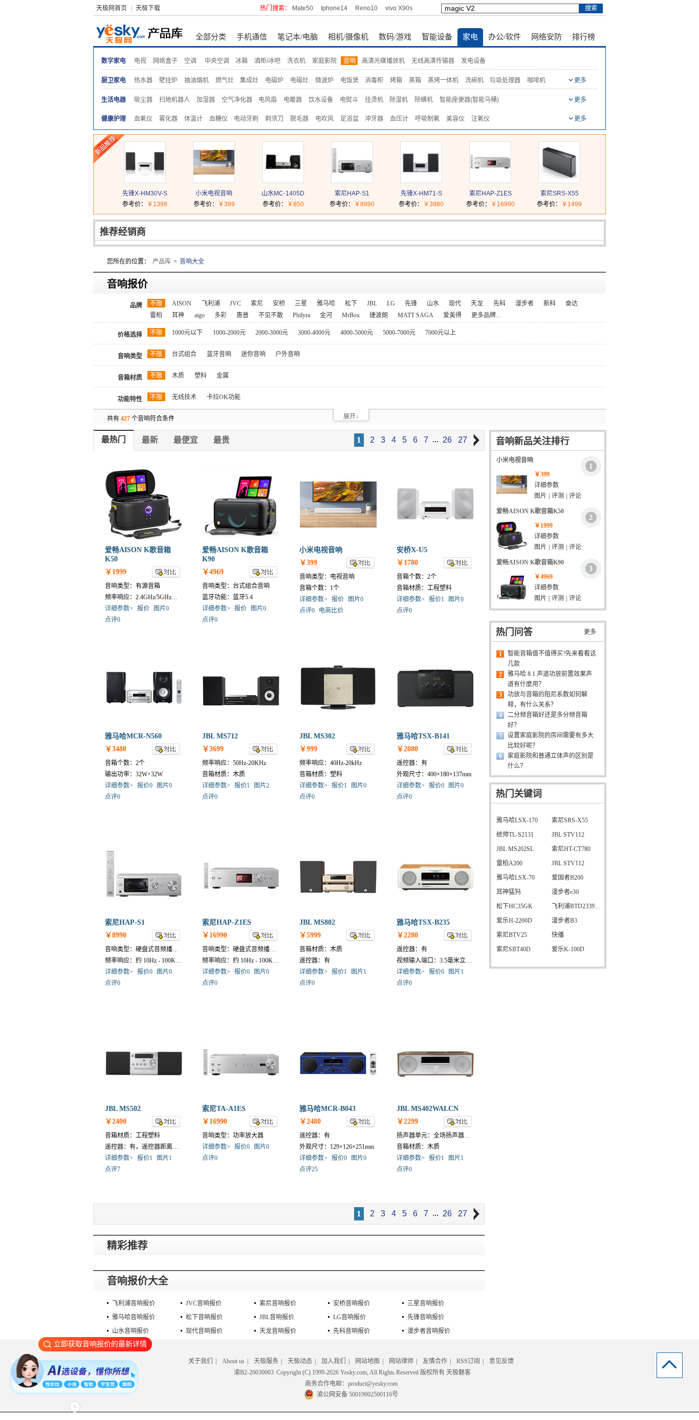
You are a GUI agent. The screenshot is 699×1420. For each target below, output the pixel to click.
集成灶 (249, 80)
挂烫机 (374, 99)
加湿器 (205, 99)
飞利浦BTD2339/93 (577, 906)
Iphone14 (334, 8)
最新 (150, 439)
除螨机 (423, 99)
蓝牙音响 (219, 354)
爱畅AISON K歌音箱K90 (530, 562)
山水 (433, 303)
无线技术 (184, 397)
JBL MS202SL (515, 849)
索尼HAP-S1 (352, 193)
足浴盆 (349, 118)
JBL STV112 (568, 834)
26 (447, 439)
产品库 (161, 261)
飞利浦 (211, 303)
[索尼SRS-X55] (559, 180)
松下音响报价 (204, 1317)
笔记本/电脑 (297, 37)
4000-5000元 (356, 332)
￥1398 (157, 204)
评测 (558, 495)
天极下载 (148, 8)
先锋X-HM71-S (421, 193)
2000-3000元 (271, 332)
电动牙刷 (246, 118)
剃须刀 (274, 118)
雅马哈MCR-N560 (133, 736)
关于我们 (200, 1361)
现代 (455, 303)
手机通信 (251, 37)
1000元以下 (187, 332)
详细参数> (119, 608)
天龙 (477, 303)
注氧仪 (480, 118)
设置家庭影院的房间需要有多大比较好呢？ (551, 740)
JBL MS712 (220, 736)
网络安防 (546, 37)
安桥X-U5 (412, 550)
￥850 (295, 204)
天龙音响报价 (277, 1331)
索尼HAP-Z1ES (490, 193)
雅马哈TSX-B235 (423, 922)
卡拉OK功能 (224, 397)
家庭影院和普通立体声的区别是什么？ (551, 761)
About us (233, 1361)
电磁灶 (299, 80)
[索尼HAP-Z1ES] (490, 180)
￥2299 (407, 1121)
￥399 (226, 204)
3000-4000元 (314, 332)
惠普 (242, 315)
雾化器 (168, 118)
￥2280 (407, 935)
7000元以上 (440, 332)
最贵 (221, 439)
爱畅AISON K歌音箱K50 (530, 511)
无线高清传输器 (432, 60)
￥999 (308, 749)
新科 (549, 303)
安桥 (279, 303)
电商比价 (331, 610)
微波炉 (324, 80)
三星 (301, 303)
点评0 (112, 619)
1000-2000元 (229, 332)
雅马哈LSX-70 (515, 877)
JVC (235, 303)
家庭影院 (324, 60)
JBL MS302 (317, 736)
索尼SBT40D (513, 949)
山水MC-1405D (282, 193)
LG (391, 303)
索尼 (257, 303)
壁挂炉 (168, 80)
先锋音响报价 (425, 1317)
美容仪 (455, 118)
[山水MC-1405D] (283, 180)
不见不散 (270, 315)
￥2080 (407, 749)
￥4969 (213, 572)
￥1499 (571, 204)
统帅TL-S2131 (515, 834)
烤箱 (396, 80)
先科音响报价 (351, 1331)
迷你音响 (253, 354)
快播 (558, 934)
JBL (372, 303)
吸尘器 (143, 99)
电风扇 (267, 99)
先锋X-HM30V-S (144, 193)
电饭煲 (349, 80)
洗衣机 (296, 60)
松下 (351, 303)
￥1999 (115, 572)
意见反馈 (501, 1361)
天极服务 (266, 1361)
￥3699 (213, 749)
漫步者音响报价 (428, 1331)
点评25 (308, 1169)
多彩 (220, 315)
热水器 (143, 80)
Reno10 (366, 8)
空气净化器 (237, 99)
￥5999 (310, 935)
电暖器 (292, 99)
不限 (156, 303)
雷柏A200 (509, 863)
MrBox (351, 315)
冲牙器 (374, 118)
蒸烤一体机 (443, 80)
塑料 (200, 375)
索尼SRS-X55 (559, 193)
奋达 (571, 303)
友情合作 (435, 1361)
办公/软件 (504, 37)
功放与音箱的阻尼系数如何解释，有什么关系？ (547, 699)
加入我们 (333, 1361)
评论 (575, 495)
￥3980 (433, 204)
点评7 (112, 1169)
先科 (499, 303)
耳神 (178, 315)
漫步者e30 (565, 891)
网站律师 (401, 1361)
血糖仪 (218, 118)
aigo (199, 315)
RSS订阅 (468, 1361)
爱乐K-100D (568, 949)
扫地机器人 (174, 99)
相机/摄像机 (348, 37)
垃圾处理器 (505, 80)
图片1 (358, 971)
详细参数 (546, 485)
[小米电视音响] (213, 180)
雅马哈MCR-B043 (327, 1108)
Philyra (301, 315)
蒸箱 (415, 80)
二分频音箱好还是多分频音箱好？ (547, 720)
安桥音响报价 (351, 1303)
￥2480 (310, 1121)
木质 (178, 375)
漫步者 (524, 303)
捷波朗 (378, 315)
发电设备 (473, 60)
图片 (540, 495)
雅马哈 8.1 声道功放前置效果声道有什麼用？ (550, 679)
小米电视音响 (213, 193)
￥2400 (115, 1121)
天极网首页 (111, 8)
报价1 (436, 599)
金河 (326, 315)
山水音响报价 (130, 1331)
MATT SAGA (415, 315)
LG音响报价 (349, 1317)
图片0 (161, 608)
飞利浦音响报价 (133, 1303)
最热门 (113, 439)
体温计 (193, 118)
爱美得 (452, 315)
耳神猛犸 (508, 891)
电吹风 (324, 118)
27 (462, 439)
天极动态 (300, 1361)
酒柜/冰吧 (267, 60)
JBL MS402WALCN (427, 1108)
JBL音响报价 (276, 1317)
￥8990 (364, 204)
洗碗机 (474, 80)
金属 (222, 375)
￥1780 (407, 562)
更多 (590, 632)
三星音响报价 (425, 1303)
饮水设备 (321, 99)
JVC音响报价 (204, 1303)
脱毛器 (299, 118)
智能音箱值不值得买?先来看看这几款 (552, 658)
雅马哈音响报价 (133, 1317)
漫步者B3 (564, 920)
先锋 (411, 303)
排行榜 (583, 37)
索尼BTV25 (511, 934)
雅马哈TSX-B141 (423, 736)
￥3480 (115, 749)
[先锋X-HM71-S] (421, 180)
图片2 (261, 785)
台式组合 (184, 354)
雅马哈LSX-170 (517, 820)
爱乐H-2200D (514, 920)
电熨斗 (349, 99)
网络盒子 (165, 60)
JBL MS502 (123, 1108)
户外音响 (287, 354)
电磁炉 (274, 80)
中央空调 (217, 60)
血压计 (399, 118)
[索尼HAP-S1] (352, 180)
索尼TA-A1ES (224, 1108)
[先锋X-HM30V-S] (144, 180)
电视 (140, 60)
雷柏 (156, 315)
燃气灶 (224, 80)
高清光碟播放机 (383, 60)
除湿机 (398, 99)
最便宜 (185, 439)
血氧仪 (143, 118)
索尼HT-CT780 (571, 849)
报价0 (144, 785)
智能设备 (437, 37)
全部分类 (210, 37)
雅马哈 (326, 303)
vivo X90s (398, 8)
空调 (190, 60)
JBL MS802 (317, 922)
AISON (181, 303)
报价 (143, 608)
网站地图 (367, 1361)
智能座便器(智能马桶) (469, 99)
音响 (349, 60)
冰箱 (241, 60)
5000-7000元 (399, 332)
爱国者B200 (567, 877)
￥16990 (503, 204)
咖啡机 (536, 80)
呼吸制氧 (427, 118)
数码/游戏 (395, 37)
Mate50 (302, 8)
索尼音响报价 (277, 1303)
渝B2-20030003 (254, 1372)
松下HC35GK (514, 906)
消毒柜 (374, 80)
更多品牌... (485, 315)
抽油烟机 (196, 80)
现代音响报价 (204, 1331)
